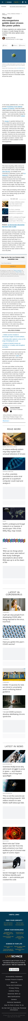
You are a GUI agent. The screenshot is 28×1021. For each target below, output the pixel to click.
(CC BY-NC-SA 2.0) (21, 68)
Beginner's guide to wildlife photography (19, 947)
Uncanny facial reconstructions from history (20, 937)
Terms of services (17, 270)
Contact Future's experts (14, 979)
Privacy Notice (19, 271)
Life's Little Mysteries (8, 923)
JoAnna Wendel (11, 38)
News (21, 39)
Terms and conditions (14, 985)
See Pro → (17, 2)
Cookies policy (14, 991)
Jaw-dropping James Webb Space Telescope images (8, 933)
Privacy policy (14, 988)
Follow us (15, 45)
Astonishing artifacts (20, 924)
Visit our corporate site (19, 964)
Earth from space (19, 923)
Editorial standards (14, 1002)
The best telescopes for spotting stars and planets (8, 950)
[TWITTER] (11, 411)
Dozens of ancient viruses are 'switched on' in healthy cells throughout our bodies (13, 345)
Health (3, 13)
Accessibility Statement (14, 976)
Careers (14, 999)
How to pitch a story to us (14, 1005)
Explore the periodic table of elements (8, 937)
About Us (14, 982)
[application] (14, 152)
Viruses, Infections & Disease (13, 13)
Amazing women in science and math (20, 933)
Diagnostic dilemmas (8, 924)
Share (6, 45)
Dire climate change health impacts (18, 6)
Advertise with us (14, 993)
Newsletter (23, 45)
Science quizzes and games (8, 947)
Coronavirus (4, 14)
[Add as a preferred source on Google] (14, 969)
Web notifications (14, 996)
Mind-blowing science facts (19, 950)
